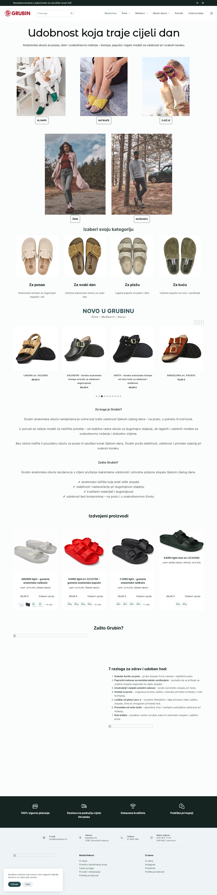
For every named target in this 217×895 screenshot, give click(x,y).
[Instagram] (203, 3)
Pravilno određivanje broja (93, 864)
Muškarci (140, 13)
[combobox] (52, 13)
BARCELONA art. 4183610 (133, 375)
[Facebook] (197, 3)
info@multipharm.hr (58, 839)
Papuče (187, 563)
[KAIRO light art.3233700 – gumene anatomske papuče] (84, 551)
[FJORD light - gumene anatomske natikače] (133, 551)
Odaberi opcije (46, 596)
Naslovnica (111, 13)
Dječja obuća (160, 13)
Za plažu (31, 588)
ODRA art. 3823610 (181, 375)
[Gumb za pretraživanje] (71, 13)
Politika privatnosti (89, 875)
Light (23, 588)
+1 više (146, 604)
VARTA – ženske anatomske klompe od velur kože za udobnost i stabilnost (84, 379)
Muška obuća (175, 563)
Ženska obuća (44, 588)
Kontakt (179, 13)
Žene (124, 13)
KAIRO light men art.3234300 (181, 557)
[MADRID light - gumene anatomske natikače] (35, 551)
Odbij (27, 884)
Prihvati (14, 884)
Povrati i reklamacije (89, 871)
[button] (201, 322)
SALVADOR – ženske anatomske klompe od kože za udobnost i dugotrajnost (35, 379)
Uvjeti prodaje (195, 13)
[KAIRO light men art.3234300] (181, 540)
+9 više (48, 604)
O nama (83, 860)
